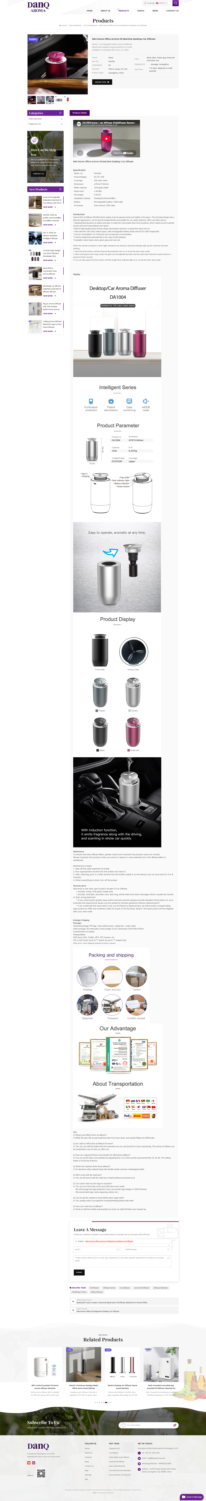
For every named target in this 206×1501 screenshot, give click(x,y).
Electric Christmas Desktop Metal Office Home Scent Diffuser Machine (45, 1387)
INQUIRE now (100, 82)
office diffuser (97, 1292)
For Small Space (90, 25)
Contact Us (172, 10)
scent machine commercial (120, 1475)
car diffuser (125, 1288)
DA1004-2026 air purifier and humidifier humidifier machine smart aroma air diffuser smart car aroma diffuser (52, 218)
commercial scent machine (120, 1470)
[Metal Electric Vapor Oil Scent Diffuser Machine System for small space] (161, 1364)
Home (90, 10)
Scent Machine (75, 25)
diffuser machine (161, 1288)
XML (86, 1479)
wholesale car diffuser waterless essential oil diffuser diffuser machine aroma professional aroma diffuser (52, 289)
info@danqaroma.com (156, 1458)
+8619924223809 (164, 1463)
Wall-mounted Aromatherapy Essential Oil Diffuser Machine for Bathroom (122, 1387)
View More (48, 207)
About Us (105, 10)
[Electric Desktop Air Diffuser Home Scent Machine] (83, 1364)
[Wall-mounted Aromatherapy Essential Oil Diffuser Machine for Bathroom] (122, 1364)
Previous (22, 1370)
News (155, 10)
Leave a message (194, 1497)
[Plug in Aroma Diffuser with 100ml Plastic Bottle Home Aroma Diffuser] (35, 308)
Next (184, 1370)
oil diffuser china (79, 1292)
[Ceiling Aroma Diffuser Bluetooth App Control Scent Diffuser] (35, 326)
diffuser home (109, 1288)
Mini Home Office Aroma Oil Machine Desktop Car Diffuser (109, 1241)
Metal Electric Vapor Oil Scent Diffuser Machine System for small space (161, 1387)
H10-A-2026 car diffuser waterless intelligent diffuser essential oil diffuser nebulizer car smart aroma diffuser (51, 235)
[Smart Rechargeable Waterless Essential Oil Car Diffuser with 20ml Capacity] (35, 202)
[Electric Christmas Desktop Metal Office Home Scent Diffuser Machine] (44, 1364)
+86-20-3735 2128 (152, 1453)
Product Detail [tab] (80, 112)
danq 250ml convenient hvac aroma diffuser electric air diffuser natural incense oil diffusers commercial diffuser (51, 271)
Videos (140, 10)
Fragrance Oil (35, 124)
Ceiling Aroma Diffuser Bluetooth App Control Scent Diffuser (52, 324)
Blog (86, 1470)
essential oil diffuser (116, 1462)
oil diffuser (94, 1288)
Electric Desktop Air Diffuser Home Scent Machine (83, 1387)
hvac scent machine (117, 1466)
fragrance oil (114, 1448)
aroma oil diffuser (141, 1288)
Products (123, 10)
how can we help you (43, 152)
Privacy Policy (136, 1490)
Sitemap (88, 1475)
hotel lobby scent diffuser (119, 1457)
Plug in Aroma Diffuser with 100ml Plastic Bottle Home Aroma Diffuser (52, 306)
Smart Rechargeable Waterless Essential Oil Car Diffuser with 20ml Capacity (52, 200)
